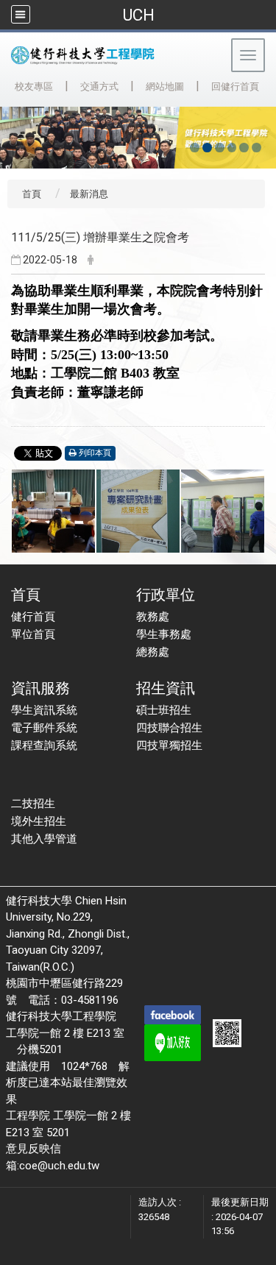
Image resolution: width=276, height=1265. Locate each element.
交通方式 (99, 86)
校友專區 (34, 86)
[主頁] (113, 55)
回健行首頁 (235, 86)
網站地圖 (165, 86)
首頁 (31, 193)
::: (7, 84)
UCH (138, 14)
